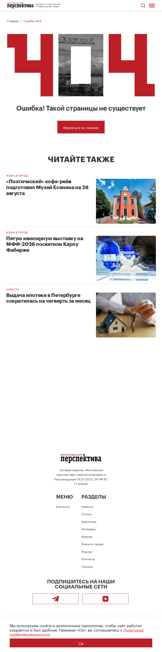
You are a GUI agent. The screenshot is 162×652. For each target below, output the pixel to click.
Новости (12, 289)
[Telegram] (55, 599)
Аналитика (88, 521)
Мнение (86, 536)
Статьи (86, 513)
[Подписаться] (105, 599)
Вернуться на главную (81, 127)
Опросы (87, 566)
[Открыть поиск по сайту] (143, 5)
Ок (81, 643)
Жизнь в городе (17, 175)
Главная (12, 20)
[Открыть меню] (152, 5)
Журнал (86, 551)
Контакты (63, 506)
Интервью (88, 528)
